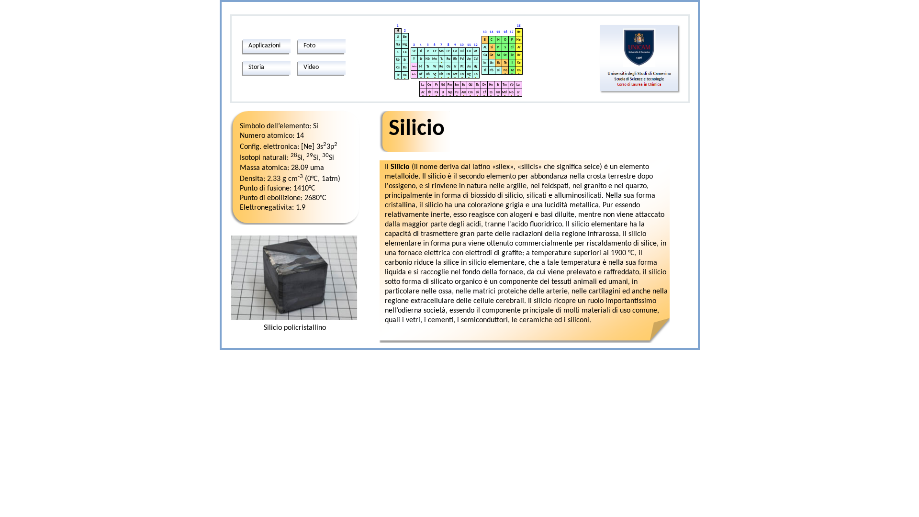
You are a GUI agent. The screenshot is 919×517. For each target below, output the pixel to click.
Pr (436, 85)
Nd (443, 85)
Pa (436, 92)
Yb (512, 85)
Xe (519, 63)
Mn (441, 51)
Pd (462, 59)
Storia (256, 67)
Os (448, 66)
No (511, 92)
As (498, 55)
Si (492, 47)
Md (504, 92)
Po (505, 70)
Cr (434, 51)
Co (455, 51)
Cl (512, 47)
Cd (476, 59)
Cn (476, 74)
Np (450, 92)
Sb (498, 63)
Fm (498, 92)
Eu (463, 85)
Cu (469, 51)
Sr (404, 60)
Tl (485, 70)
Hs (448, 74)
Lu (518, 85)
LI (398, 37)
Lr (518, 92)
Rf (420, 74)
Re (441, 66)
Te (505, 63)
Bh (441, 74)
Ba (404, 67)
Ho (491, 85)
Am (463, 92)
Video (311, 67)
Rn (519, 70)
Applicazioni (264, 45)
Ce (429, 85)
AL (485, 47)
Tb (477, 85)
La (422, 85)
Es (491, 92)
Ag (469, 59)
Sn (491, 63)
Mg (405, 44)
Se (505, 55)
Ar (518, 47)
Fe (448, 51)
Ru (448, 59)
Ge (491, 55)
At (512, 70)
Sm (457, 85)
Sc (414, 51)
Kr (518, 55)
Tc (441, 59)
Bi (498, 70)
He (519, 32)
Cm (470, 92)
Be (405, 37)
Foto (309, 45)
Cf (484, 92)
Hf (420, 66)
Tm (505, 85)
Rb (398, 60)
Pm (450, 85)
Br (512, 55)
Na (398, 44)
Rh (455, 59)
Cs (398, 67)
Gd (470, 85)
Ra (404, 75)
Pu (457, 92)
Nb (428, 59)
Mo (434, 59)
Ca (404, 52)
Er (498, 85)
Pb (491, 70)
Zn (475, 51)
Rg (469, 74)
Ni (462, 51)
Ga (485, 55)
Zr (421, 59)
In (484, 63)
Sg (434, 74)
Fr (398, 75)
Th (429, 92)
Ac (423, 92)
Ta (427, 66)
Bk (477, 92)
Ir (455, 66)
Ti (421, 51)
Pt (461, 66)
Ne (518, 40)
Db (428, 74)
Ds (462, 74)
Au (469, 66)
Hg (475, 66)
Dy (484, 85)
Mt (455, 74)
